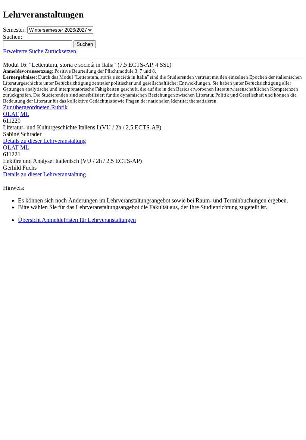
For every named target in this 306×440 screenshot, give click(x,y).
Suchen (84, 44)
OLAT (11, 114)
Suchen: (12, 37)
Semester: (14, 29)
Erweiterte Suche (23, 51)
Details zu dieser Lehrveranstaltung (44, 141)
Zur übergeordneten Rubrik (35, 107)
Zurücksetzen (60, 51)
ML (24, 114)
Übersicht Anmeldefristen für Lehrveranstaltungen (77, 220)
